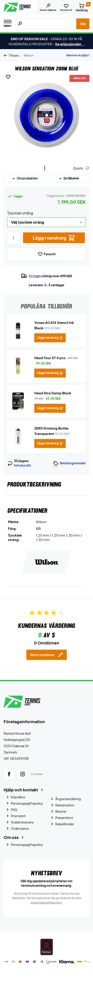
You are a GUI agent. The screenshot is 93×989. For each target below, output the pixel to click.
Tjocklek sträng (20, 213)
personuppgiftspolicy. (46, 902)
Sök (83, 24)
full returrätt (22, 465)
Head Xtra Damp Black (52, 393)
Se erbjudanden (70, 44)
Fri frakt (35, 276)
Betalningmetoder (73, 463)
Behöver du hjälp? (77, 55)
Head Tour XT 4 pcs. (50, 358)
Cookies (37, 774)
